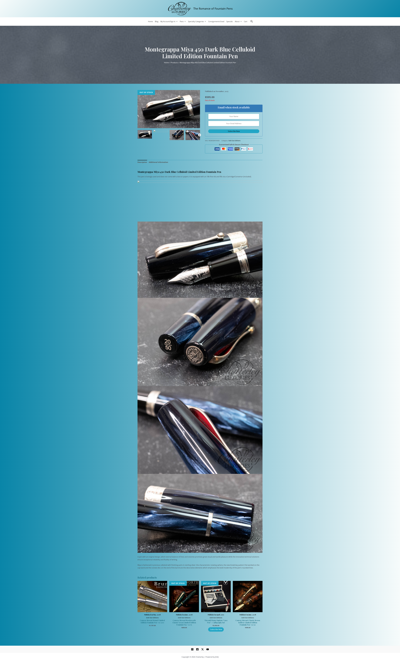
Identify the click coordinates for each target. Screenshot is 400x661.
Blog (156, 21)
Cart (245, 21)
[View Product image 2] (161, 132)
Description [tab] (142, 162)
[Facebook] (197, 649)
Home (150, 21)
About (237, 21)
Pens (182, 21)
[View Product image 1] (145, 134)
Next (199, 135)
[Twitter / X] (202, 649)
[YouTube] (207, 649)
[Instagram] (192, 649)
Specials (229, 21)
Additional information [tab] (158, 162)
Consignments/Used (216, 21)
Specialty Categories (196, 21)
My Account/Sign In (167, 21)
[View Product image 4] (193, 135)
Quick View (152, 610)
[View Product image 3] (177, 135)
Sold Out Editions (234, 141)
